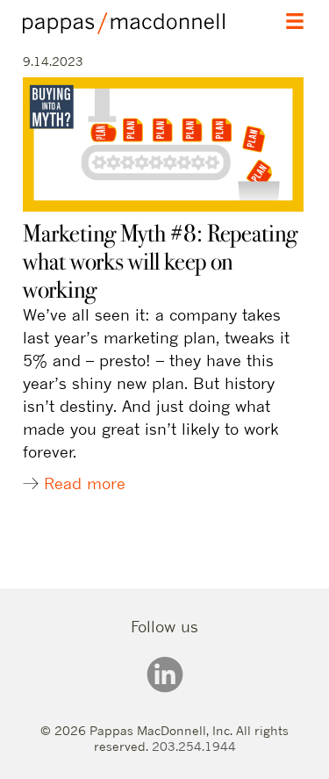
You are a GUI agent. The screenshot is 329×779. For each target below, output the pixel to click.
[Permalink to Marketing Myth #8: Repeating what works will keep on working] (163, 206)
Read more (84, 483)
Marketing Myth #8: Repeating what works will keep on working (160, 261)
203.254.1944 (194, 746)
